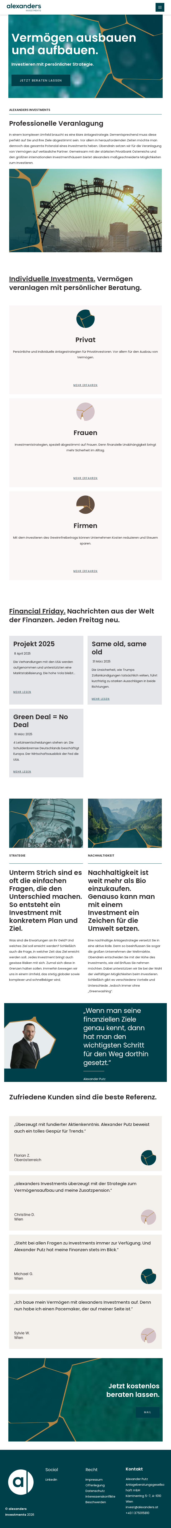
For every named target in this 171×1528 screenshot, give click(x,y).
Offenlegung (95, 1485)
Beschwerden (96, 1502)
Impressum (94, 1480)
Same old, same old (119, 647)
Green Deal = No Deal (40, 720)
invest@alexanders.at (142, 1507)
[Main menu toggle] (160, 7)
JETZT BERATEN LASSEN (41, 80)
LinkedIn (51, 1480)
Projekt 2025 (34, 644)
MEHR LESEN (22, 692)
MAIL (147, 1412)
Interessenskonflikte (100, 1496)
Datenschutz (95, 1491)
